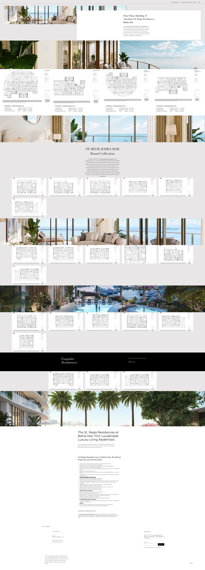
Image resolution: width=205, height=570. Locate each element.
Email (145, 542)
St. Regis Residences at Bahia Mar (87, 514)
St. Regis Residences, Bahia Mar (107, 159)
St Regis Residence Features (88, 477)
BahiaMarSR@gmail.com (58, 536)
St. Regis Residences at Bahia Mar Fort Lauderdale (136, 26)
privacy (191, 563)
